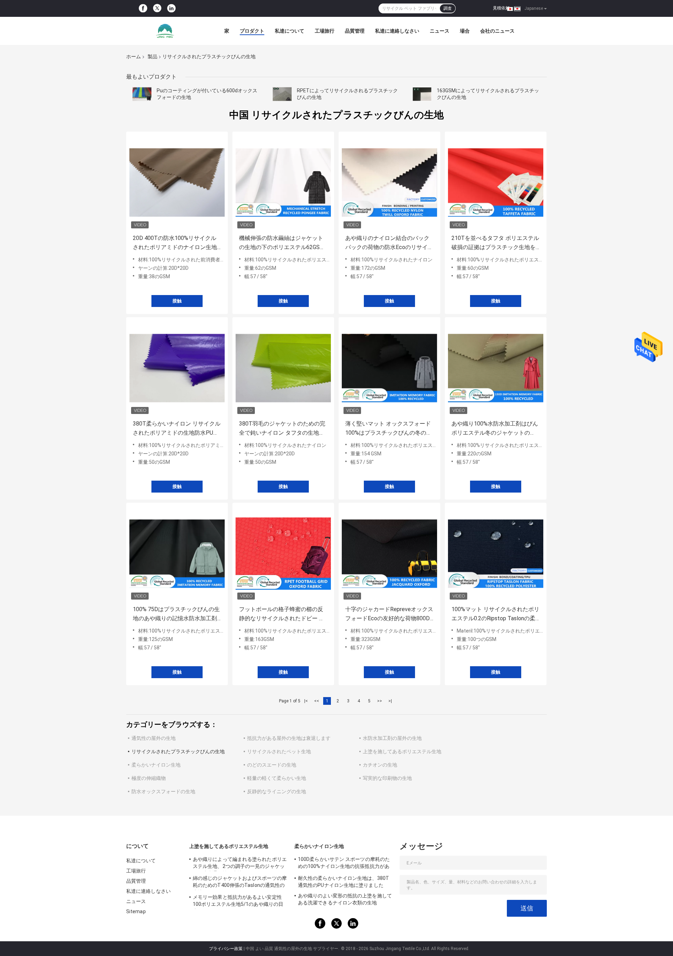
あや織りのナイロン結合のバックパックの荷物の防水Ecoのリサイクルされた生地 (389, 243)
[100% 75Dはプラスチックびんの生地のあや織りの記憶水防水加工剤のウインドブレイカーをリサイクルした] (177, 553)
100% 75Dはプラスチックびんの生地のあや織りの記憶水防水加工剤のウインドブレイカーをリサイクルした (176, 614)
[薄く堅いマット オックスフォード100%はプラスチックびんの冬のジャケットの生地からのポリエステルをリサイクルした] (389, 368)
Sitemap (136, 911)
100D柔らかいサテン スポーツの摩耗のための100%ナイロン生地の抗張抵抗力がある (344, 863)
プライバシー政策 (226, 948)
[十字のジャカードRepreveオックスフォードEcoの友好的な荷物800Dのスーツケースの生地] (389, 553)
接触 (177, 300)
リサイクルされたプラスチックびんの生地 (178, 751)
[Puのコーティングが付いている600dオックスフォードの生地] (141, 94)
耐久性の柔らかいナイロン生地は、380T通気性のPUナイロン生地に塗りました (343, 881)
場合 (465, 31)
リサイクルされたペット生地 (279, 751)
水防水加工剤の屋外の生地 (392, 738)
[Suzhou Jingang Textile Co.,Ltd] (164, 30)
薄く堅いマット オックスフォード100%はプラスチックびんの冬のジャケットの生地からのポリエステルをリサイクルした (388, 428)
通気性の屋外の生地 (153, 738)
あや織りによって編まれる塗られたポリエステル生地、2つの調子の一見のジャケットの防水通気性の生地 (240, 863)
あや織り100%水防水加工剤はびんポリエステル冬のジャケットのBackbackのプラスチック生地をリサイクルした (494, 428)
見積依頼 (501, 8)
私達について (289, 31)
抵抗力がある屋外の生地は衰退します (289, 738)
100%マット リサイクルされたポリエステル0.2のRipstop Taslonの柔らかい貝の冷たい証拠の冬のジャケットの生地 (495, 614)
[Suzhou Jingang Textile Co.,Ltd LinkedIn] (171, 8)
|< (306, 700)
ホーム (133, 56)
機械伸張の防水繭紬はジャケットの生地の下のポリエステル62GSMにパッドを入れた (282, 243)
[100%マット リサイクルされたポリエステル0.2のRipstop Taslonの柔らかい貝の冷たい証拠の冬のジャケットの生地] (495, 553)
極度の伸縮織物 (148, 778)
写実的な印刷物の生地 (387, 778)
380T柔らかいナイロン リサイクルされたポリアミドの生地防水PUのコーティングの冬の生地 (176, 428)
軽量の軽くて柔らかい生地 (276, 778)
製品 (152, 56)
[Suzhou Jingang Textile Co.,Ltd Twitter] (157, 9)
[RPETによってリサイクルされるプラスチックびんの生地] (282, 94)
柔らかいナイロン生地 (156, 765)
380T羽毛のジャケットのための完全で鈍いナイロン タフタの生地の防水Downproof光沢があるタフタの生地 (282, 428)
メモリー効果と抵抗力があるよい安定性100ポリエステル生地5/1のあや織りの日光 (238, 901)
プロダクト (252, 31)
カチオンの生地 (380, 765)
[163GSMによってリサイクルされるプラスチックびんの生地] (422, 94)
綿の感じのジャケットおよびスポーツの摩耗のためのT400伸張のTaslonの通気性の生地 (240, 882)
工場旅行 (324, 31)
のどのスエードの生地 (271, 765)
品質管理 (355, 31)
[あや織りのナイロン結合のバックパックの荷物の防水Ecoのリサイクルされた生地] (389, 182)
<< (316, 700)
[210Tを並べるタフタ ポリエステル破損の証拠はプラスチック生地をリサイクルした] (495, 182)
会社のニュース (497, 31)
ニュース (439, 31)
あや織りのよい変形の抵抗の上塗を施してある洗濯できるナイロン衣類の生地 (345, 899)
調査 (447, 8)
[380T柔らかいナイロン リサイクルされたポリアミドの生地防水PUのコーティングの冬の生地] (177, 368)
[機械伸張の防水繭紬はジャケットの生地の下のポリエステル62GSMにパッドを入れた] (283, 182)
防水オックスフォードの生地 (163, 791)
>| (390, 700)
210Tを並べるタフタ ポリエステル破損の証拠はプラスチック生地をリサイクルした (495, 243)
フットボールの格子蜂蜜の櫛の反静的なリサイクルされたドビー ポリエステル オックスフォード (282, 614)
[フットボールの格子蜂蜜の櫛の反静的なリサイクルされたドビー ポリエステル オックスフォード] (283, 553)
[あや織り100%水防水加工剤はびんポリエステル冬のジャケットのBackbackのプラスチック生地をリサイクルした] (495, 368)
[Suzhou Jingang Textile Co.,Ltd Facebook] (143, 8)
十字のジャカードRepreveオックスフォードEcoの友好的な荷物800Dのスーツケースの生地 (389, 614)
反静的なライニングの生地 (276, 791)
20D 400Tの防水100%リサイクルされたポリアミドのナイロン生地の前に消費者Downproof (175, 243)
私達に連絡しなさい (397, 31)
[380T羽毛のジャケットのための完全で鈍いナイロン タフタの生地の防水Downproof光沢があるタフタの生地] (283, 368)
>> (379, 700)
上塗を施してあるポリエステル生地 (402, 751)
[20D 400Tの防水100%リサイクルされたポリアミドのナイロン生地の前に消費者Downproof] (177, 182)
